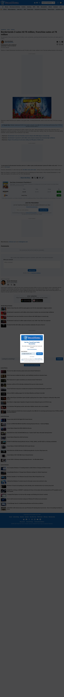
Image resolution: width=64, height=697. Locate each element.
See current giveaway (32, 349)
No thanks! (32, 356)
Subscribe (39, 353)
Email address (24, 351)
